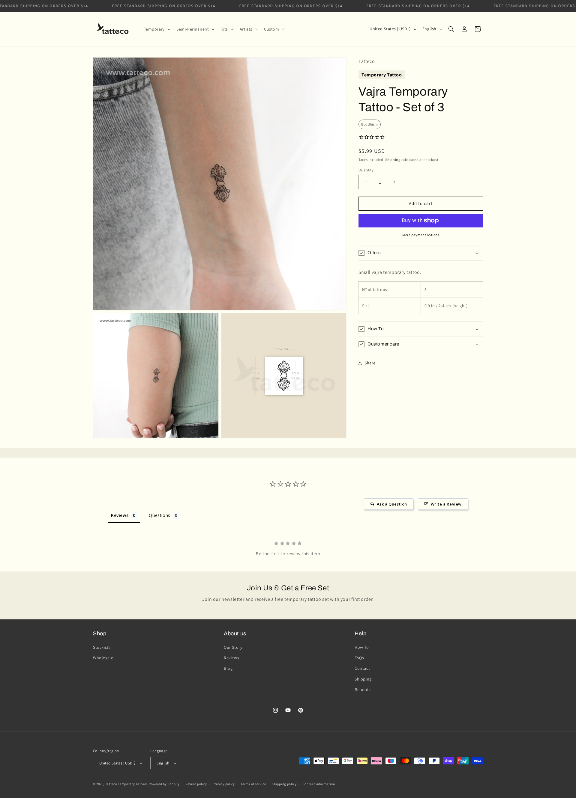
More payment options (420, 235)
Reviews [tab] (119, 515)
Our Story (233, 647)
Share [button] (370, 363)
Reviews (231, 657)
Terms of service (253, 784)
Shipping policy (284, 784)
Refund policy (196, 784)
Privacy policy (224, 784)
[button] (156, 29)
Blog (228, 668)
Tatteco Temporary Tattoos (126, 784)
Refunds (362, 689)
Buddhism (369, 124)
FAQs (359, 657)
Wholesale (103, 657)
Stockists (101, 647)
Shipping (392, 159)
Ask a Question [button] (392, 504)
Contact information (319, 784)
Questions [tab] (159, 515)
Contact (362, 668)
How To (362, 647)
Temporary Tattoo (382, 75)
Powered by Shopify (164, 784)
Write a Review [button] (446, 504)
